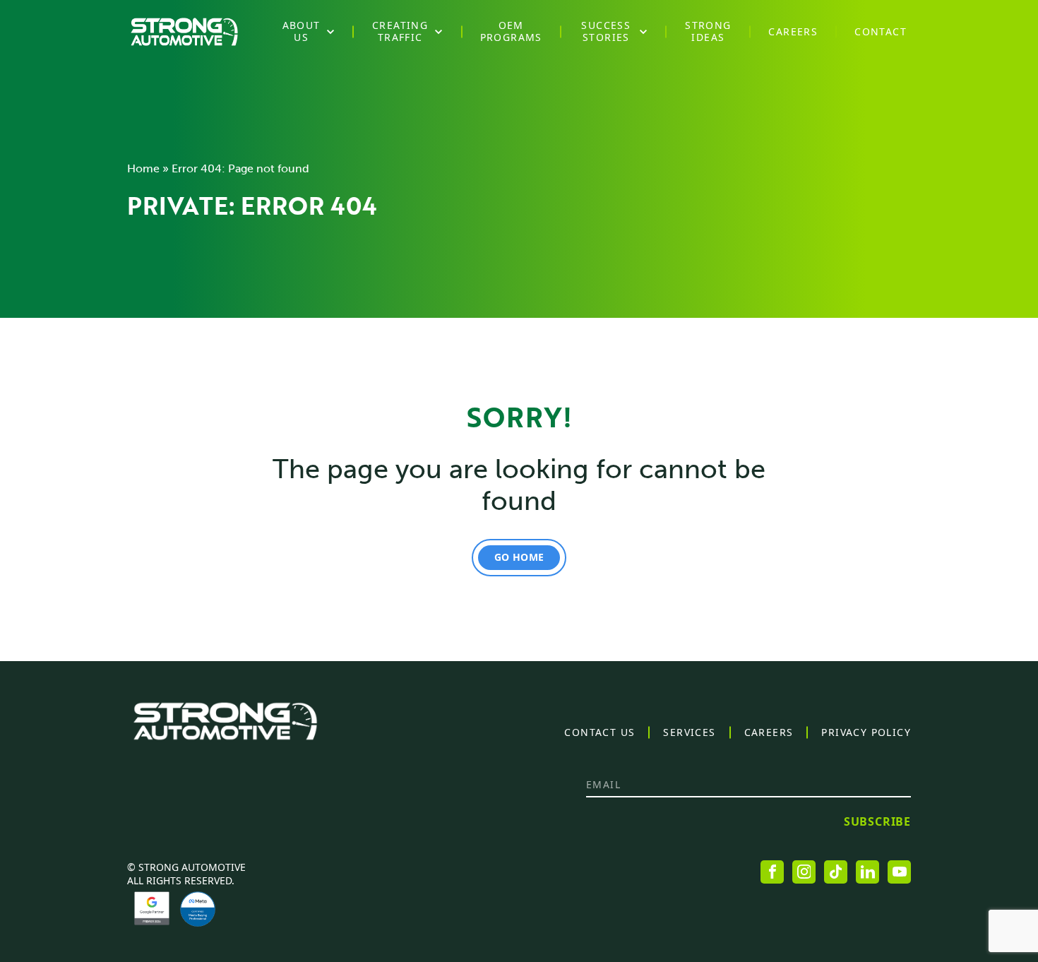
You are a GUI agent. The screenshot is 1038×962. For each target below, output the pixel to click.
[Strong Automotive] (184, 31)
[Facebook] (772, 872)
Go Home (519, 557)
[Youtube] (899, 872)
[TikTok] (835, 872)
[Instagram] (804, 872)
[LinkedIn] (867, 872)
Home (143, 168)
